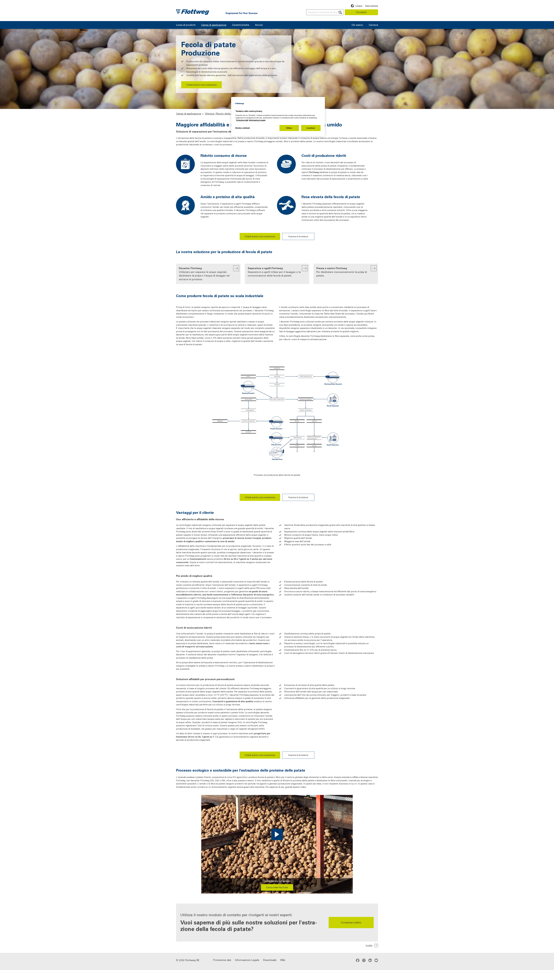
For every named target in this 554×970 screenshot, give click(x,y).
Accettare (311, 128)
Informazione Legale (247, 959)
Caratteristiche (240, 25)
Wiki (282, 959)
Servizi (259, 25)
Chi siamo (357, 25)
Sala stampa (371, 5)
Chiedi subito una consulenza (201, 84)
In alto (369, 945)
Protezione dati (222, 959)
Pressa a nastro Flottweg (341, 272)
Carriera (373, 25)
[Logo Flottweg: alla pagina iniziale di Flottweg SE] (192, 12)
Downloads (269, 959)
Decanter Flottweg (204, 274)
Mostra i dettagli (242, 128)
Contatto (361, 12)
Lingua (358, 5)
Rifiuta (289, 128)
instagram (364, 960)
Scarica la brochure (298, 236)
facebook (357, 960)
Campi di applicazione (213, 25)
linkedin (370, 960)
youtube (376, 960)
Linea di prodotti (185, 25)
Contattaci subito (351, 922)
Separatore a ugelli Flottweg (274, 272)
